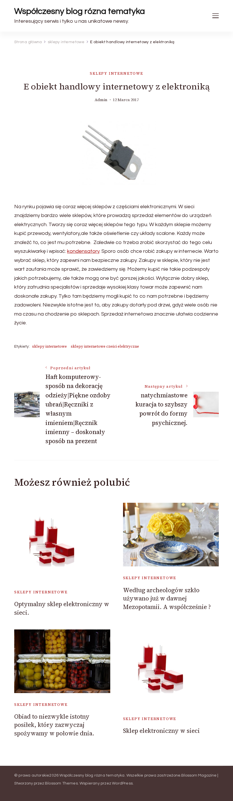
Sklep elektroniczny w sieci (161, 731)
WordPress (122, 783)
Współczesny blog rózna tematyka (79, 11)
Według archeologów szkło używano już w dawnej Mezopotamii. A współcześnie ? (167, 598)
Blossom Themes (61, 783)
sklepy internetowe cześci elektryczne (105, 346)
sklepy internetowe (116, 73)
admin (101, 100)
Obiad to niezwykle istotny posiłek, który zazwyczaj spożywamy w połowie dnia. (54, 724)
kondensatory (83, 251)
